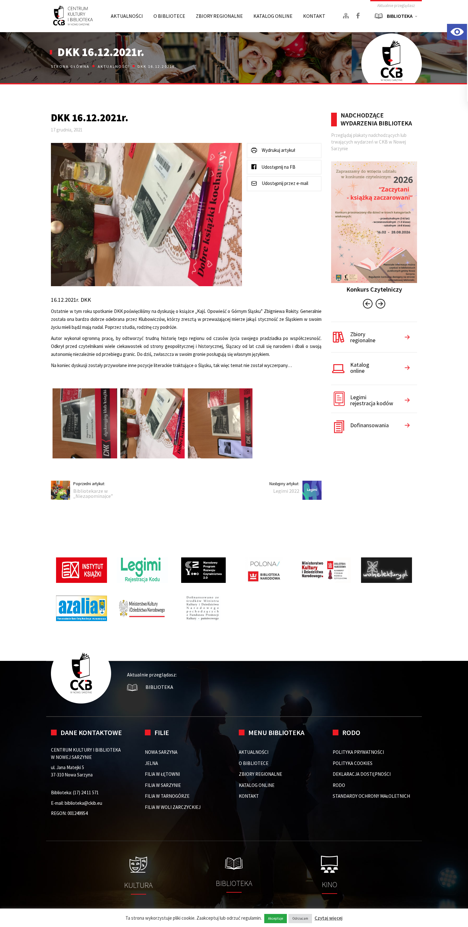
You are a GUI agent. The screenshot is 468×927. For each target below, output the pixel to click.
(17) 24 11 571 (86, 792)
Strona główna (71, 66)
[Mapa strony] (346, 15)
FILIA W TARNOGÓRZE (167, 796)
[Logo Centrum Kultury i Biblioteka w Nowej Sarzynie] (73, 16)
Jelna (151, 763)
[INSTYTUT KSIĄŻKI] (81, 570)
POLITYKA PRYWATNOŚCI (358, 752)
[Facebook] (358, 15)
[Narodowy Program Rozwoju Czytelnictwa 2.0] (203, 570)
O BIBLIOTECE (169, 16)
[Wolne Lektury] (386, 570)
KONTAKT (314, 16)
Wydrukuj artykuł (278, 150)
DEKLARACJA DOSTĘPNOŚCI (362, 774)
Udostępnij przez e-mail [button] (284, 183)
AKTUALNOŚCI (127, 16)
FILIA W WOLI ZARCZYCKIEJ (173, 807)
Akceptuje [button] (275, 918)
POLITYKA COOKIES (352, 763)
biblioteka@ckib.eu (83, 803)
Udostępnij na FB (277, 167)
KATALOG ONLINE (273, 16)
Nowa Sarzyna (161, 752)
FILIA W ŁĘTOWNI (162, 774)
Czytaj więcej (329, 918)
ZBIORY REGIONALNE (219, 16)
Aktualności (114, 66)
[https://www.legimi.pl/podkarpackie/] (143, 570)
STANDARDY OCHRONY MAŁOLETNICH (371, 796)
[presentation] (367, 304)
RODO (339, 785)
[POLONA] (265, 570)
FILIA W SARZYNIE (163, 785)
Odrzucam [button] (300, 918)
